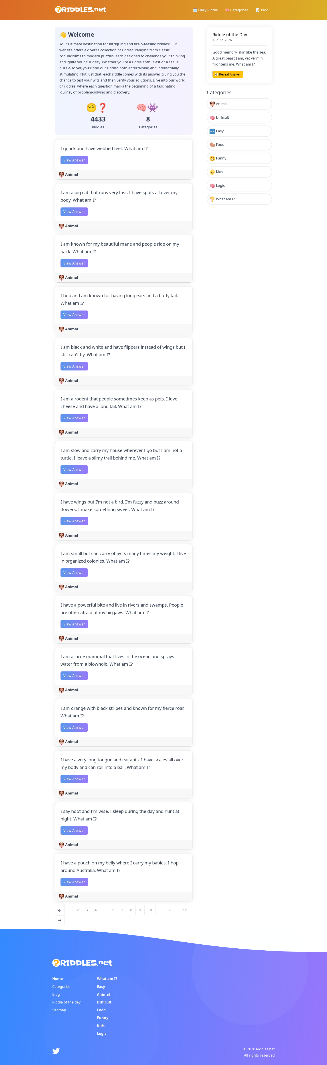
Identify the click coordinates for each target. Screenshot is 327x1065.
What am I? (225, 199)
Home (57, 978)
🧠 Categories (236, 10)
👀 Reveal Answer (227, 74)
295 (171, 910)
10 (150, 910)
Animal (71, 174)
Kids (219, 171)
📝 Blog (262, 10)
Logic (220, 185)
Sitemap (59, 1009)
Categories (61, 986)
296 (184, 910)
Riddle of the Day (229, 35)
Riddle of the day (66, 1002)
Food (219, 144)
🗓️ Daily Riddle (205, 10)
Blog (56, 994)
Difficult (222, 117)
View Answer (74, 160)
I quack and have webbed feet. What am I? (104, 148)
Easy (219, 131)
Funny (220, 158)
